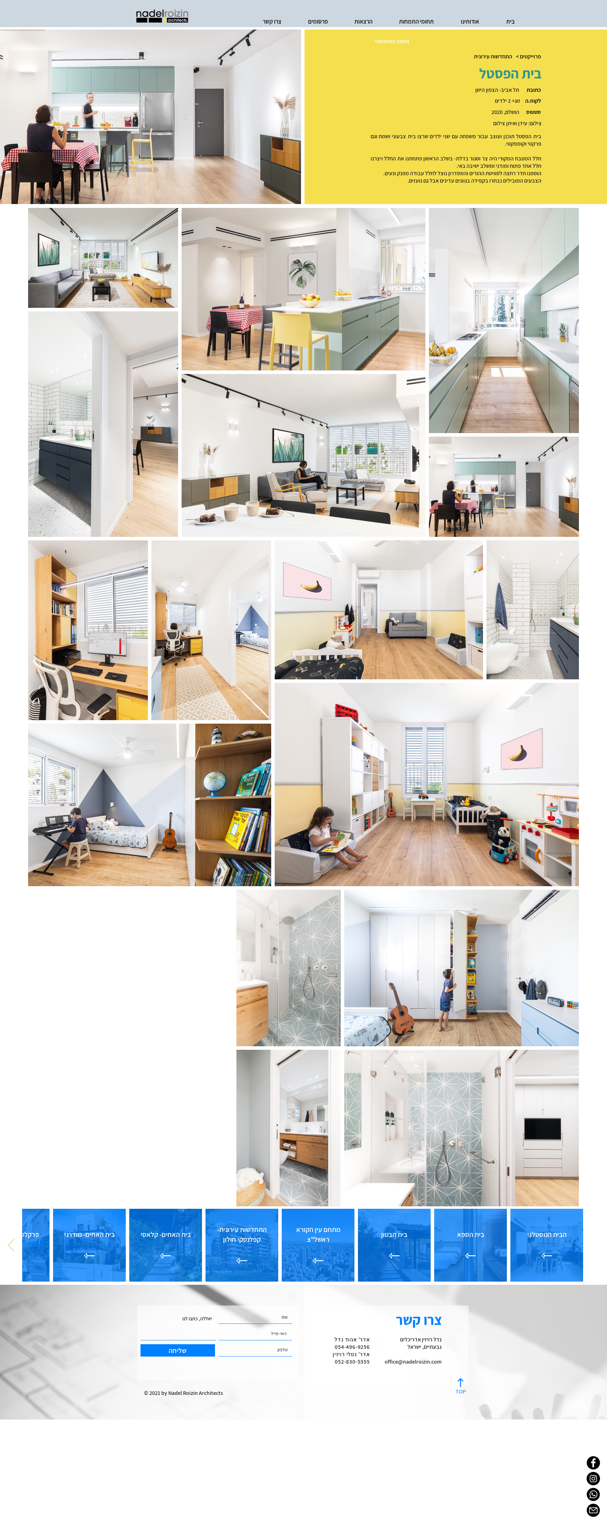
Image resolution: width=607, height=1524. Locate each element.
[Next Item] (11, 1245)
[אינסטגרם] (593, 1478)
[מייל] (593, 1510)
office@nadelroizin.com (413, 1361)
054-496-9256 (352, 1347)
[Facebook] (593, 1462)
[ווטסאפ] (593, 1494)
